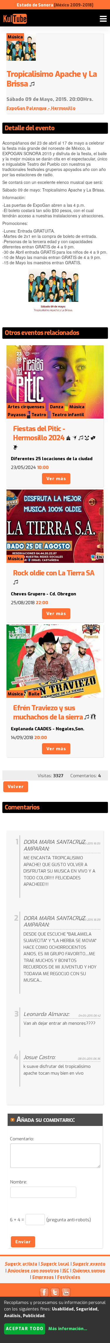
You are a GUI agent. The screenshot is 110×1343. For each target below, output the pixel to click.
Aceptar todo (25, 1329)
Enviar (23, 1242)
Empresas (43, 1277)
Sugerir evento (89, 1264)
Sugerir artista (21, 1264)
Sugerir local (55, 1264)
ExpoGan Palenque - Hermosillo (40, 108)
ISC (65, 1270)
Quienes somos (88, 1270)
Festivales (68, 1277)
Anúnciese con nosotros (33, 1270)
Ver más (56, 479)
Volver (16, 787)
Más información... (67, 1329)
